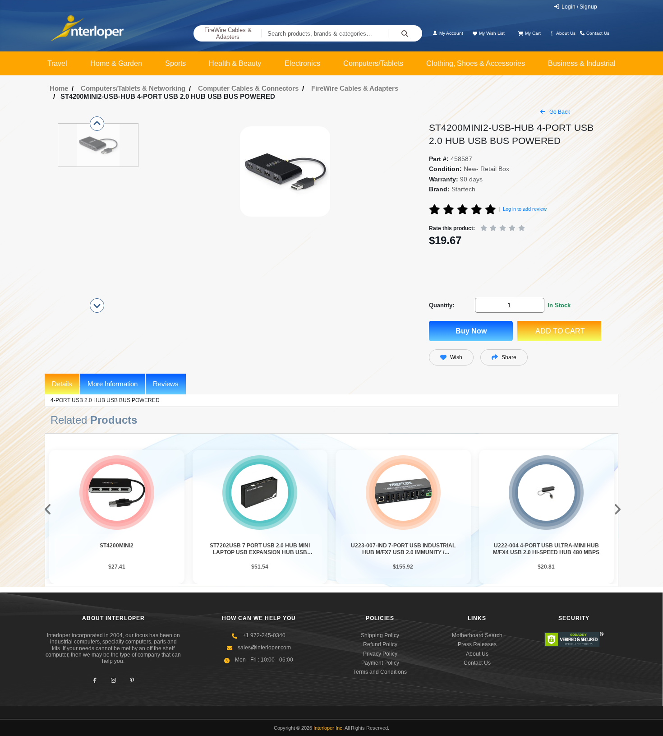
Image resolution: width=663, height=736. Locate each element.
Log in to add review (525, 209)
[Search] (405, 33)
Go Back (559, 112)
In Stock (559, 305)
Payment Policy (380, 663)
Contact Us (597, 33)
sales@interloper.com (264, 647)
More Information (112, 384)
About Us (565, 33)
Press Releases (477, 644)
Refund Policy (380, 644)
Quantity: (441, 305)
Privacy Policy (380, 654)
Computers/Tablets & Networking (133, 88)
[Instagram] (113, 681)
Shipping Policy (380, 635)
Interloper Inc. (328, 728)
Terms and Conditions (380, 672)
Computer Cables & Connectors (248, 88)
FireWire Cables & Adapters (228, 34)
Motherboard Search (477, 635)
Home (59, 88)
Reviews (166, 384)
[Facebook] (95, 681)
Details (62, 384)
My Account (450, 33)
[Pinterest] (132, 681)
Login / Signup (578, 7)
